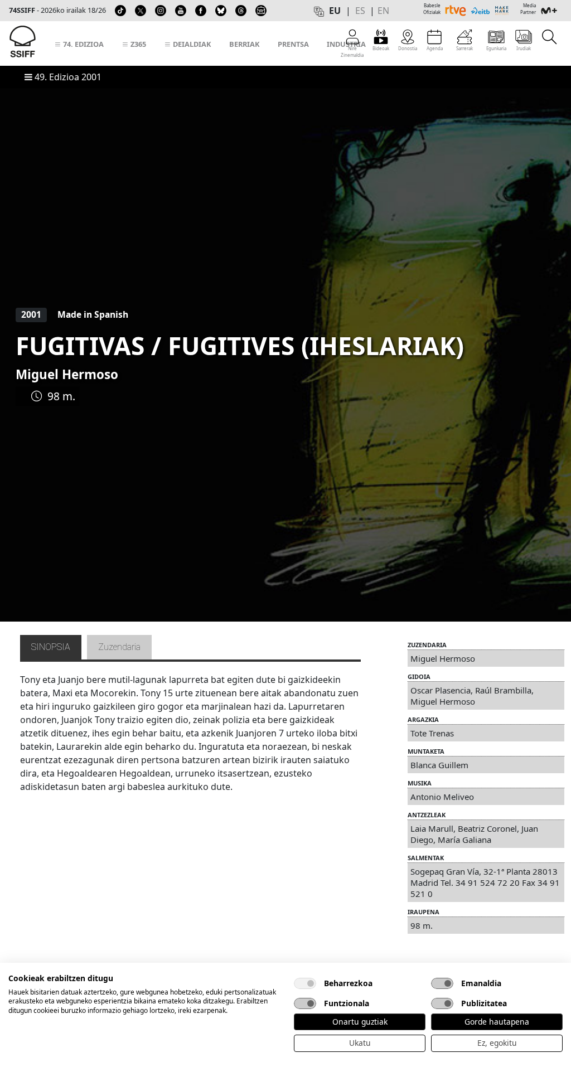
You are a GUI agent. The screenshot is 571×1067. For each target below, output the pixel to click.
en (383, 10)
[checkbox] (305, 983)
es (360, 10)
